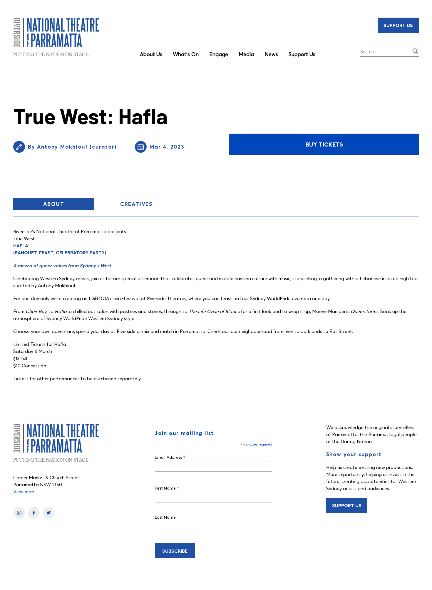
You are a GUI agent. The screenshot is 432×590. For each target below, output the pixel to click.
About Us (151, 54)
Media (246, 54)
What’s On (186, 54)
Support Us (302, 54)
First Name (167, 488)
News (271, 54)
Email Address (170, 457)
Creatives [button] (136, 204)
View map (23, 492)
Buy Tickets (324, 144)
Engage (218, 54)
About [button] (68, 205)
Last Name (165, 517)
